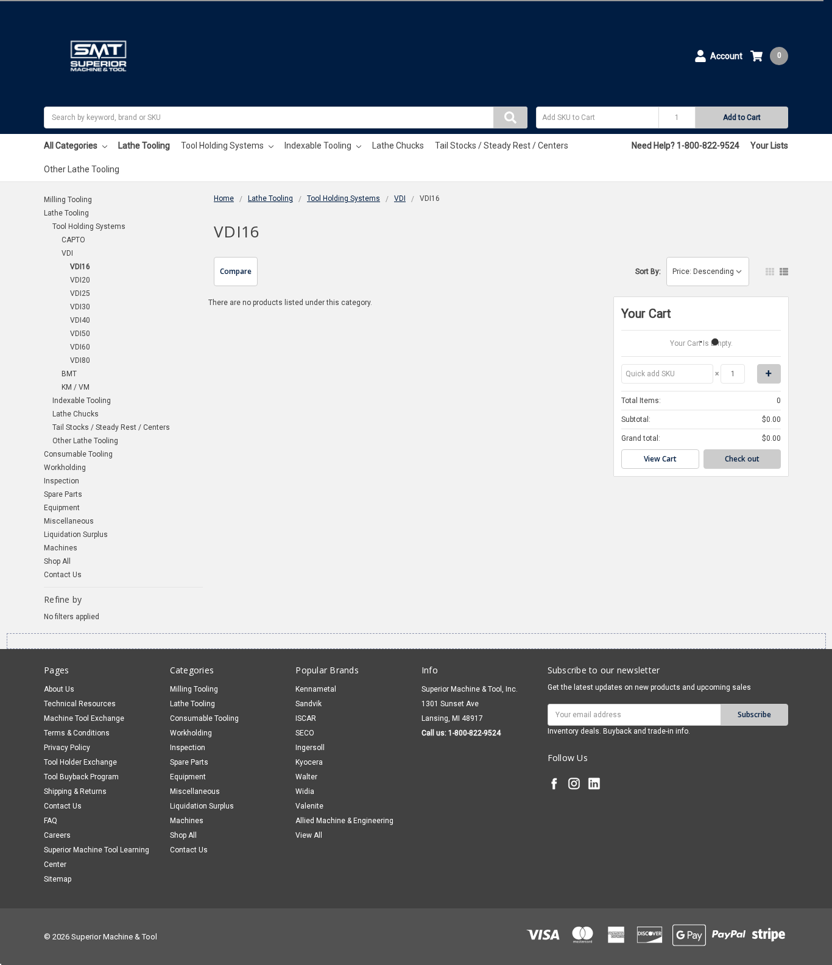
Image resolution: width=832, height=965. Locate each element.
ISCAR (305, 718)
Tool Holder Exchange (80, 762)
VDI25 (80, 293)
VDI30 (80, 307)
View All (308, 835)
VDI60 (80, 347)
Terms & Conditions (77, 733)
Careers (57, 835)
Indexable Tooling (318, 145)
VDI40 (80, 320)
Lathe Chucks (398, 145)
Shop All (57, 561)
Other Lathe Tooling (81, 169)
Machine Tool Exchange (84, 718)
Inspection (61, 481)
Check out (742, 459)
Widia (304, 791)
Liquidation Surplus (76, 534)
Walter (306, 777)
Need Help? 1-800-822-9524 (685, 145)
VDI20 (80, 280)
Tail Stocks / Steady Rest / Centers (501, 145)
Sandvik (308, 704)
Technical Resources (80, 704)
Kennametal (315, 689)
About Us (59, 689)
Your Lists (769, 145)
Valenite (309, 806)
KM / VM (76, 387)
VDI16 (80, 266)
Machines (60, 548)
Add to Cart (742, 117)
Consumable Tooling (78, 454)
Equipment (62, 508)
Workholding (65, 467)
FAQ (50, 820)
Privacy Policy (67, 747)
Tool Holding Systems (223, 145)
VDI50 (80, 333)
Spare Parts (63, 494)
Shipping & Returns (75, 791)
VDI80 (80, 360)
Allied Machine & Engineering (344, 820)
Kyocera (309, 762)
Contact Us (63, 574)
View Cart (660, 459)
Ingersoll (310, 747)
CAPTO (73, 240)
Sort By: (648, 271)
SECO (304, 733)
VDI (67, 253)
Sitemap (57, 879)
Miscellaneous (69, 521)
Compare (236, 271)
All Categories (71, 145)
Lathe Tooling (144, 145)
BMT (69, 374)
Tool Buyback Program (81, 777)
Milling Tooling (68, 199)
